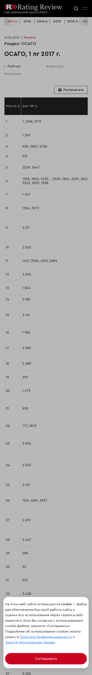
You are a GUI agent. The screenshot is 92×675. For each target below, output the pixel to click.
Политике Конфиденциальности (45, 637)
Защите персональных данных (30, 642)
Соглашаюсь (46, 658)
